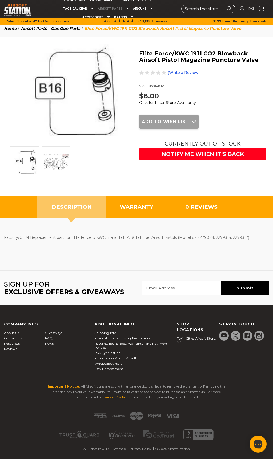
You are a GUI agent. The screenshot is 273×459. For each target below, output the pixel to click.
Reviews (10, 349)
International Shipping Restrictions (122, 338)
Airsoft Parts (110, 8)
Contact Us (13, 338)
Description (72, 207)
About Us (11, 333)
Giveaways (54, 333)
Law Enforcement (108, 369)
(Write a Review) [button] (184, 72)
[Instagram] (259, 335)
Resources (12, 343)
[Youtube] (224, 335)
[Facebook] (247, 335)
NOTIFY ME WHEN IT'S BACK (203, 154)
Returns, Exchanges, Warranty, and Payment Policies (130, 345)
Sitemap (119, 449)
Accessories (93, 17)
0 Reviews (201, 207)
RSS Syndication (107, 353)
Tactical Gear (75, 8)
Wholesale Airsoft (108, 363)
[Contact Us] (249, 9)
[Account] (239, 9)
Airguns (140, 8)
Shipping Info (105, 333)
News (49, 343)
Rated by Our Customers (37, 21)
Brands (121, 17)
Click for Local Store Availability (167, 102)
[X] (235, 335)
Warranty (136, 207)
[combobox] (208, 9)
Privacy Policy (140, 449)
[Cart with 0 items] (259, 9)
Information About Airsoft (115, 358)
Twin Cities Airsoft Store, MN (196, 340)
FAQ (49, 338)
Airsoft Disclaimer (118, 397)
